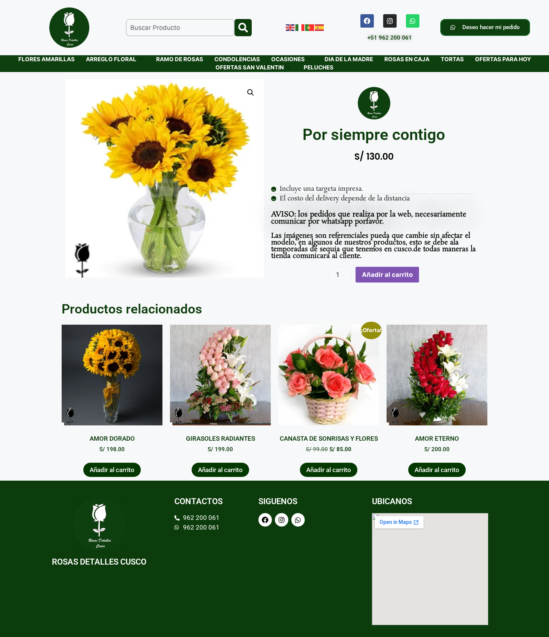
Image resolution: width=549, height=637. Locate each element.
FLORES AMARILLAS (46, 59)
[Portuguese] (310, 27)
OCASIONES (288, 59)
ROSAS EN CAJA (406, 59)
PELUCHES (319, 67)
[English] (290, 27)
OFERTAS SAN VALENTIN (249, 67)
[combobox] (180, 27)
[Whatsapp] (412, 21)
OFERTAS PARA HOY (503, 59)
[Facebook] (367, 21)
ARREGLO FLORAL (111, 59)
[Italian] (300, 27)
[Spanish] (320, 27)
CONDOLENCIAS (237, 59)
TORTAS (452, 59)
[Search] (243, 27)
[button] (250, 92)
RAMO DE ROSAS (179, 59)
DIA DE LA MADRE (349, 59)
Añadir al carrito (387, 274)
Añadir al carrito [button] (112, 470)
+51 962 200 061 (389, 37)
